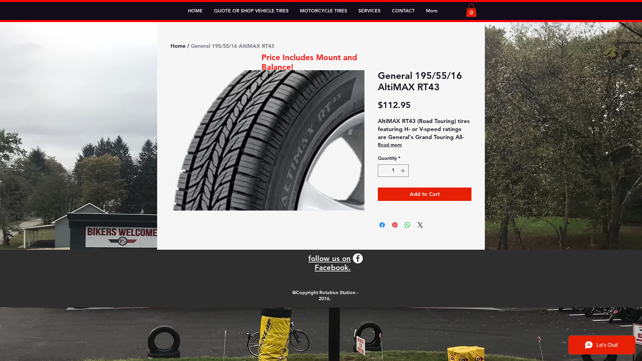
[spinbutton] (393, 170)
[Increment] (403, 170)
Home (178, 46)
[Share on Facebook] (382, 225)
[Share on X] (420, 225)
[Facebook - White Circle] (358, 258)
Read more (390, 145)
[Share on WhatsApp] (408, 225)
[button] (471, 10)
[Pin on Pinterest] (395, 225)
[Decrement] (383, 170)
